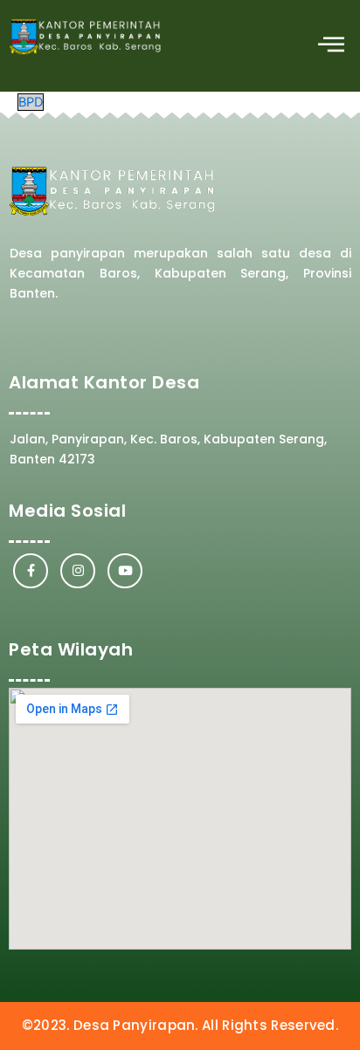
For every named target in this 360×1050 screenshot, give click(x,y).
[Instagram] (77, 570)
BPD (30, 102)
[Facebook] (30, 570)
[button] (331, 45)
